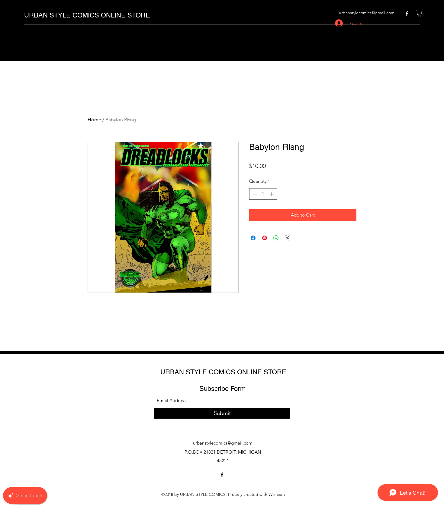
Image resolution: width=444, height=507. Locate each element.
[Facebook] (407, 14)
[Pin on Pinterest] (264, 238)
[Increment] (272, 194)
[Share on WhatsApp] (276, 238)
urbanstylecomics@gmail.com (366, 12)
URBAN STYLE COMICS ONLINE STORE (87, 15)
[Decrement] (254, 194)
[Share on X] (287, 238)
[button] (419, 13)
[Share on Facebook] (253, 238)
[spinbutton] (263, 194)
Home (94, 119)
